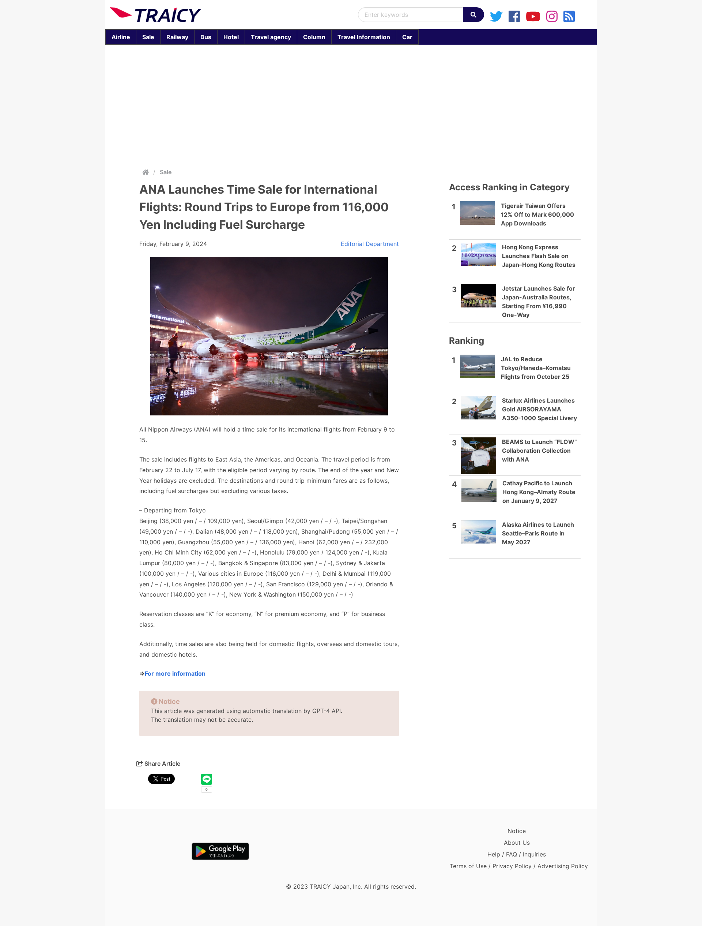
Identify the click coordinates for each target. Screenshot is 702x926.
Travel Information (363, 37)
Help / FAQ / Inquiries (516, 854)
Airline (121, 37)
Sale (148, 37)
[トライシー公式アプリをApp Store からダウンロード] (152, 851)
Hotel (231, 37)
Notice (516, 830)
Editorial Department (370, 243)
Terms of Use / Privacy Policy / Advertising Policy (519, 866)
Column (314, 37)
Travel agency (271, 37)
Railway (177, 37)
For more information (175, 673)
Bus (205, 37)
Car (407, 37)
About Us (517, 842)
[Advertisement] (351, 104)
